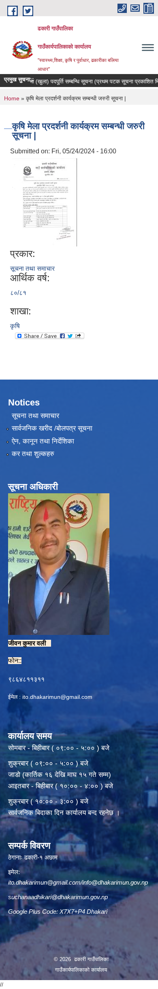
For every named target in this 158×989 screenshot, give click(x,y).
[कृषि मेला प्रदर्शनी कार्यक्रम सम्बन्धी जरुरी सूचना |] (44, 201)
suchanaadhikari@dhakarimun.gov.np (58, 896)
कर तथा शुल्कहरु (33, 454)
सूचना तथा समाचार (32, 268)
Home (11, 98)
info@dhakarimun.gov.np (115, 882)
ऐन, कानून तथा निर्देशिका (43, 441)
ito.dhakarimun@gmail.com (57, 697)
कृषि (15, 326)
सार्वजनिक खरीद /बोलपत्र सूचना (52, 428)
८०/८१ (18, 292)
